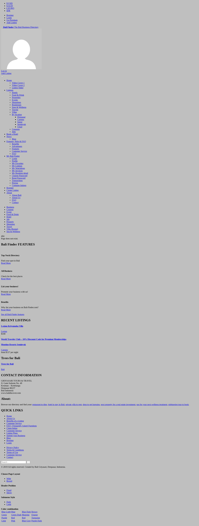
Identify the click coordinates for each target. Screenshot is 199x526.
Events (15, 100)
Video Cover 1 (18, 83)
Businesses (16, 105)
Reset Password (18, 178)
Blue (13, 512)
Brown (34, 512)
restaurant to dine (39, 404)
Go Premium (11, 20)
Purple (4, 518)
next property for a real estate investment (118, 404)
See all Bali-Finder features (12, 314)
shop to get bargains (91, 404)
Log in (4, 71)
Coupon (9, 209)
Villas (14, 112)
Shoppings (16, 102)
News (9, 136)
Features (15, 149)
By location (17, 114)
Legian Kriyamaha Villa (12, 326)
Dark (8, 502)
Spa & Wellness (13, 231)
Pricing (15, 183)
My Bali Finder (13, 156)
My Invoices (17, 171)
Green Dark (16, 515)
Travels (15, 110)
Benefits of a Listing (15, 421)
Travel (9, 226)
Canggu (20, 119)
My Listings (17, 166)
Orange (34, 515)
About (9, 193)
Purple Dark (36, 521)
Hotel (8, 217)
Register (10, 15)
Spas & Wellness (19, 107)
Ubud (19, 127)
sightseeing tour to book (178, 404)
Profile (15, 161)
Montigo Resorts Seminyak (13, 344)
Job (7, 219)
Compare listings (19, 185)
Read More (6, 263)
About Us (16, 197)
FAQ (14, 153)
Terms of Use (12, 452)
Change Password (19, 175)
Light (8, 504)
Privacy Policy (12, 447)
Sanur (19, 122)
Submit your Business (15, 435)
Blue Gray (26, 521)
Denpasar (21, 117)
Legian (4, 331)
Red (13, 518)
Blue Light (6, 512)
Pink (13, 521)
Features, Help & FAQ (16, 141)
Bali (3, 369)
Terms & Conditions (15, 450)
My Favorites (17, 163)
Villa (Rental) (12, 229)
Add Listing (11, 22)
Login (9, 18)
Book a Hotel (12, 134)
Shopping (10, 224)
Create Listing (12, 190)
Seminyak (21, 124)
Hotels (14, 92)
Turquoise (35, 518)
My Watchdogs (18, 168)
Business (10, 207)
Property (10, 222)
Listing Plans (12, 433)
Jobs (14, 132)
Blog (14, 139)
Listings (9, 90)
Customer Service (19, 151)
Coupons (16, 129)
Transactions (17, 180)
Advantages (17, 146)
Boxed (9, 481)
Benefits (15, 144)
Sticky (9, 493)
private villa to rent (74, 404)
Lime (3, 521)
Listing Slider (17, 88)
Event (9, 212)
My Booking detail (20, 173)
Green (4, 515)
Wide (8, 478)
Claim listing (11, 428)
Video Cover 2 (18, 85)
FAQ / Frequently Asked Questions (21, 426)
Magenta (25, 515)
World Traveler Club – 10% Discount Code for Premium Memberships (33, 339)
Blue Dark (26, 512)
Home (9, 80)
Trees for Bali (7, 364)
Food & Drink (18, 95)
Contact (15, 202)
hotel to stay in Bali (56, 404)
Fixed (8, 490)
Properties (16, 97)
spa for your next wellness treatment (151, 404)
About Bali (16, 195)
